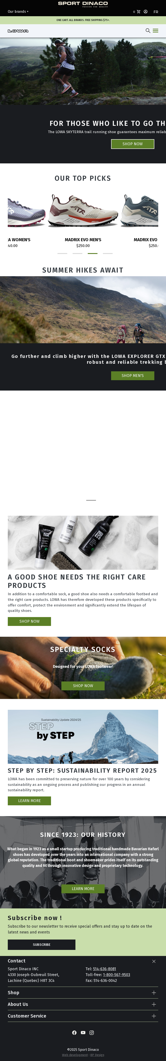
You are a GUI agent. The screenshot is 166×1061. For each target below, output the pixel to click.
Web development (75, 1055)
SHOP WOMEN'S (133, 375)
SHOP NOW (133, 144)
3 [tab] (88, 255)
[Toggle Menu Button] (154, 31)
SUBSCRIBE (41, 945)
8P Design (97, 1055)
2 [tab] (73, 255)
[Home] (18, 31)
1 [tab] (58, 255)
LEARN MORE (29, 800)
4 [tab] (103, 255)
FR (155, 12)
